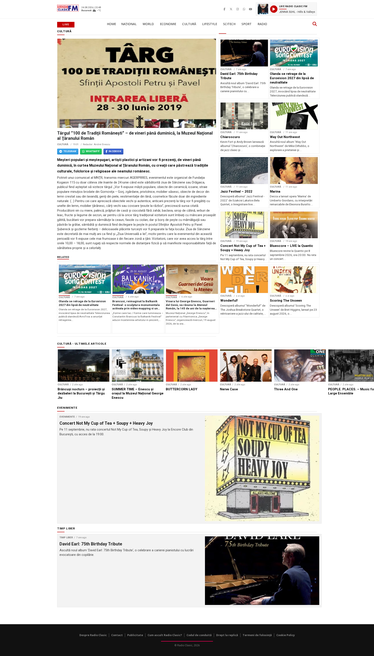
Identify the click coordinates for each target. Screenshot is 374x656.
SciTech (229, 24)
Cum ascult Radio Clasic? (165, 635)
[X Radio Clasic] (231, 9)
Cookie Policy (285, 635)
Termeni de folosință (257, 635)
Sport (246, 24)
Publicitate (135, 635)
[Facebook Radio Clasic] (224, 9)
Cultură (189, 24)
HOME (111, 24)
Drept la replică (227, 635)
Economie (168, 24)
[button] (286, 9)
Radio (262, 24)
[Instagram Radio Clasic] (237, 9)
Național (129, 24)
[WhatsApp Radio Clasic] (244, 9)
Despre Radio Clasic (93, 635)
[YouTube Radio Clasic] (250, 9)
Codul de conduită (199, 635)
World (148, 24)
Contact (117, 635)
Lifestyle (209, 24)
